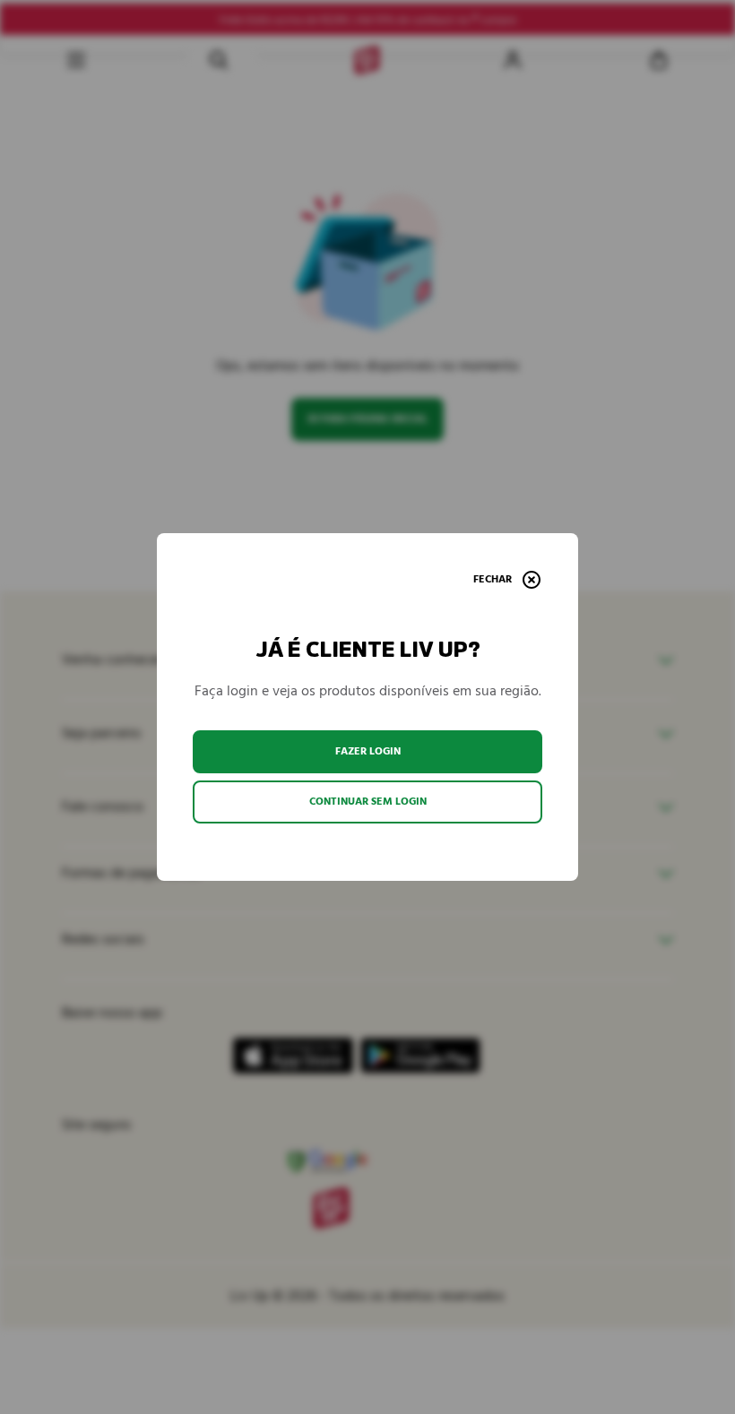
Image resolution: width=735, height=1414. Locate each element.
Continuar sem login (368, 801)
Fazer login (368, 751)
